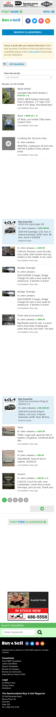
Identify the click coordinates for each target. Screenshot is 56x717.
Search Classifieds (28, 32)
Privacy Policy (8, 685)
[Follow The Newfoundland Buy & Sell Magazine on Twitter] (35, 21)
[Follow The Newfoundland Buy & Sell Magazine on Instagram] (41, 21)
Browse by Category (10, 669)
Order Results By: (12, 73)
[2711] (28, 4)
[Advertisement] (28, 189)
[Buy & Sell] (11, 19)
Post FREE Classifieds (11, 661)
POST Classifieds (27, 522)
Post (10, 11)
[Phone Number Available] (28, 95)
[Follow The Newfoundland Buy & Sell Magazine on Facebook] (28, 21)
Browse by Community (11, 672)
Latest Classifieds (9, 664)
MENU (49, 12)
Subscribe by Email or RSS (13, 674)
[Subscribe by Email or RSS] (47, 21)
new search (34, 52)
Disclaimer (6, 688)
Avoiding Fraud (8, 683)
